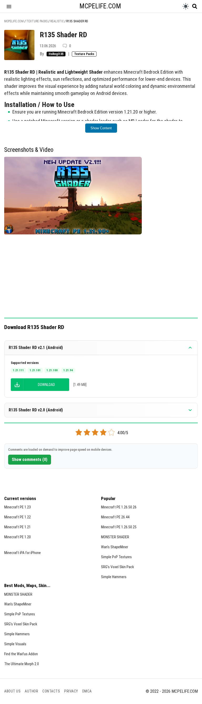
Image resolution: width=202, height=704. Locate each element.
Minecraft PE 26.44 (115, 517)
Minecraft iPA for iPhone (22, 553)
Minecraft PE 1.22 (17, 517)
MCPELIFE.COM (100, 6)
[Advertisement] (101, 279)
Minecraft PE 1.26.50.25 (119, 527)
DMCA (87, 691)
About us (12, 691)
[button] (9, 6)
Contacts (51, 691)
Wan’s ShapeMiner (114, 547)
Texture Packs (84, 54)
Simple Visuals (15, 644)
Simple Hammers (114, 577)
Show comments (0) (29, 459)
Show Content (101, 128)
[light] (186, 6)
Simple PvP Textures (116, 557)
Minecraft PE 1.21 (17, 527)
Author (31, 691)
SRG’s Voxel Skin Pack (117, 567)
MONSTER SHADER (115, 537)
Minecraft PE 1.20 (17, 537)
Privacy (71, 691)
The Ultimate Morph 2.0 (21, 664)
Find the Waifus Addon (21, 654)
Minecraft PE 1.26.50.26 (119, 507)
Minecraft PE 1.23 (17, 507)
